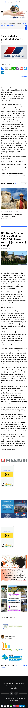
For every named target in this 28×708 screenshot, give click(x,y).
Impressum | (8, 684)
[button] (22, 183)
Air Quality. (7, 470)
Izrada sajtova (14, 700)
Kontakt (14, 688)
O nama (16, 684)
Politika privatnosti (18, 686)
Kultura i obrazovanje (8, 211)
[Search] (26, 12)
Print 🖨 (24, 76)
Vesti (16, 211)
